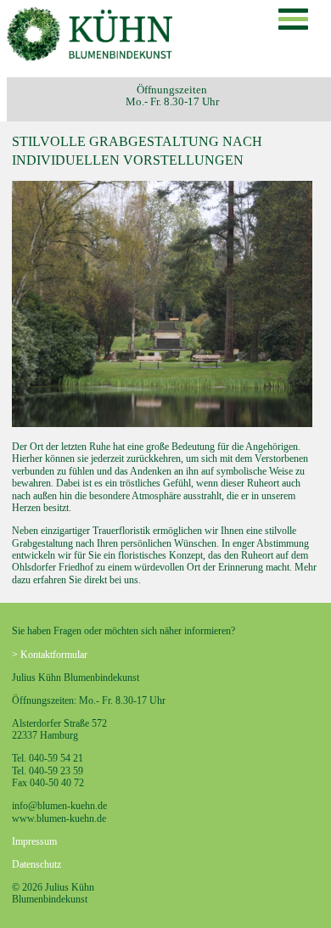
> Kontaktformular (49, 655)
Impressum (34, 841)
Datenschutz (36, 864)
